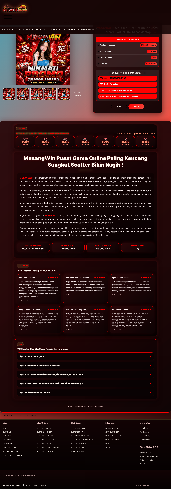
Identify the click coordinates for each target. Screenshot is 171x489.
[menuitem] (7, 29)
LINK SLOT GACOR (9, 448)
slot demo (50, 215)
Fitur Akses (144, 428)
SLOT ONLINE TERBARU (45, 440)
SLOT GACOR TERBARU (79, 428)
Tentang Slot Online (147, 452)
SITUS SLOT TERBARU (113, 436)
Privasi (28, 485)
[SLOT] (15, 8)
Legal (35, 485)
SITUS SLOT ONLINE (10, 444)
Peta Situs (43, 485)
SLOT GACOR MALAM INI (80, 436)
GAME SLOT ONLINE (44, 428)
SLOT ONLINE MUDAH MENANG (48, 448)
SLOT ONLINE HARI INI (45, 436)
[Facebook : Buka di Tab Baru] (152, 485)
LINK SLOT (109, 448)
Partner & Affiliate (146, 460)
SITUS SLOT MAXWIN (112, 440)
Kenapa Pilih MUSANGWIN (149, 456)
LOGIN (118, 106)
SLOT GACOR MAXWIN (79, 432)
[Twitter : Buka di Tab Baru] (157, 485)
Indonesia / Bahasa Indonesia (12, 485)
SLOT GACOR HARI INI (10, 452)
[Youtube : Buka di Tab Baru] (166, 485)
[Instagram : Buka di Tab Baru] (162, 485)
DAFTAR (136, 106)
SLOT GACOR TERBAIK (79, 448)
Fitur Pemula (144, 432)
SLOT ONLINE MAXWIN (45, 452)
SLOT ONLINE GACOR (44, 432)
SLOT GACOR (7, 436)
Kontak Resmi (145, 440)
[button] (9, 94)
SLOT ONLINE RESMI (44, 444)
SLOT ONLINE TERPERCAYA (12, 455)
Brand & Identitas (146, 464)
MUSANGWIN (26, 177)
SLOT (5, 428)
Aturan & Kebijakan (146, 436)
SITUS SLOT (7, 440)
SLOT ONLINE (7, 432)
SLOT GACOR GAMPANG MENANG (83, 440)
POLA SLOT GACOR (78, 452)
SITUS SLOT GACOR (112, 432)
